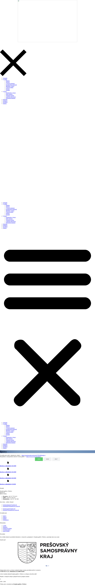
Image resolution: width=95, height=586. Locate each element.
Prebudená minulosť (10, 222)
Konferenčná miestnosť (11, 209)
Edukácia (5, 225)
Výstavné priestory (10, 208)
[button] (47, 325)
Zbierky (5, 228)
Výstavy (5, 216)
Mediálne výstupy (10, 210)
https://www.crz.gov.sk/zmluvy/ (33, 456)
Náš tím (8, 206)
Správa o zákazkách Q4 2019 (8, 466)
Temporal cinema (10, 220)
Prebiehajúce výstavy (11, 217)
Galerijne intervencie (11, 221)
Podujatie (5, 224)
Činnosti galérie (9, 212)
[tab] (39, 459)
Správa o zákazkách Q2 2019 (8, 478)
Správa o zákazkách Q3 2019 (8, 472)
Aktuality (5, 202)
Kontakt (8, 214)
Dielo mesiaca (9, 218)
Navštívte (5, 226)
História (8, 205)
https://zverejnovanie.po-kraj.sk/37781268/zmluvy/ (33, 455)
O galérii (5, 204)
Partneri (8, 213)
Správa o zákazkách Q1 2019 (8, 484)
